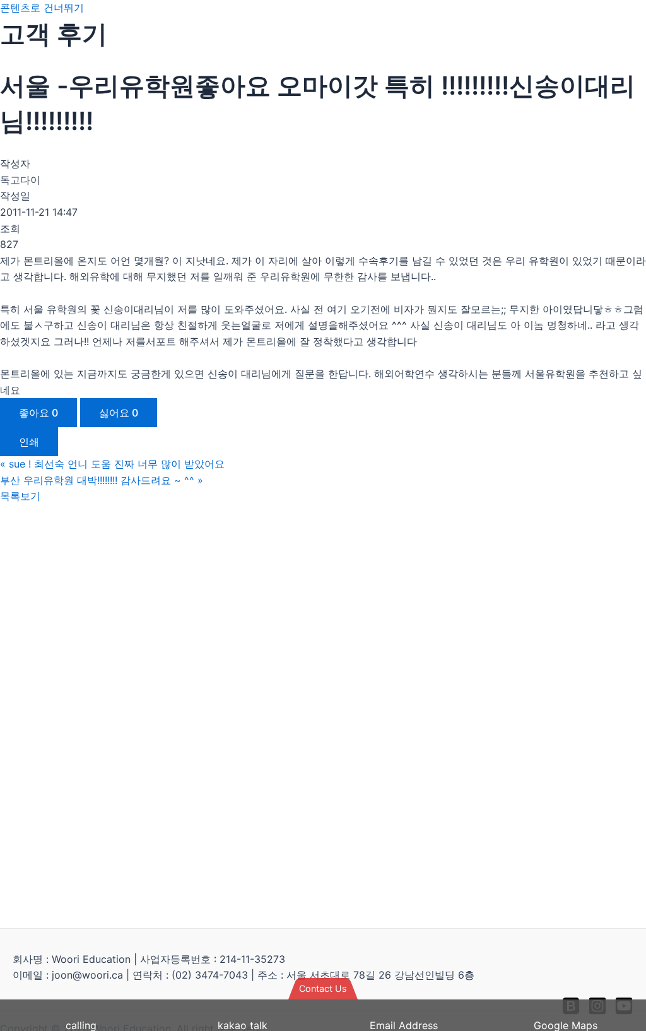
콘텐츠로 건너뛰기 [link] (42, 7)
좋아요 (38, 412)
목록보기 (20, 496)
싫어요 (118, 412)
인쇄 (29, 441)
